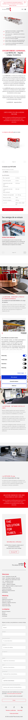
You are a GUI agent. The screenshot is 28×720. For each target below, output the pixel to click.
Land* (3, 678)
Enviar (14, 700)
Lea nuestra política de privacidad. (14, 693)
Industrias (5, 596)
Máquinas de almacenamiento (8, 590)
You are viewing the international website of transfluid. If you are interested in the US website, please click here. (12, 4)
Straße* (3, 658)
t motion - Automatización (7, 582)
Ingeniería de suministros (7, 599)
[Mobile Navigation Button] (25, 9)
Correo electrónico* (6, 638)
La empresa (5, 609)
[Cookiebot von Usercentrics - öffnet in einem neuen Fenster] (21, 333)
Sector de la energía (6, 601)
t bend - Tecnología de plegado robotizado (11, 578)
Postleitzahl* (5, 671)
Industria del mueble (6, 605)
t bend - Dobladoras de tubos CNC (9, 576)
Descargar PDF (14, 552)
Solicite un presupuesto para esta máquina (13, 209)
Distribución (4, 614)
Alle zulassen (14, 377)
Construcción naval (6, 604)
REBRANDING (5, 592)
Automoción (4, 598)
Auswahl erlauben (14, 381)
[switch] (25, 360)
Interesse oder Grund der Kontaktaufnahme (11, 684)
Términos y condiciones (11, 710)
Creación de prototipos (7, 589)
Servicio (3, 613)
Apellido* (4, 631)
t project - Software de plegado (8, 584)
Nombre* (4, 625)
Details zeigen (21, 373)
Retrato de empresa (6, 611)
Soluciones (5, 574)
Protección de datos (14, 713)
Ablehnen (14, 385)
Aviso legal (19, 710)
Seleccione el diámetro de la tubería (8, 169)
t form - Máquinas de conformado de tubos (11, 579)
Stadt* (3, 665)
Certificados (4, 616)
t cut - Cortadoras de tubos (7, 581)
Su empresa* (4, 651)
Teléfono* (4, 645)
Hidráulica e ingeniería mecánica (9, 602)
